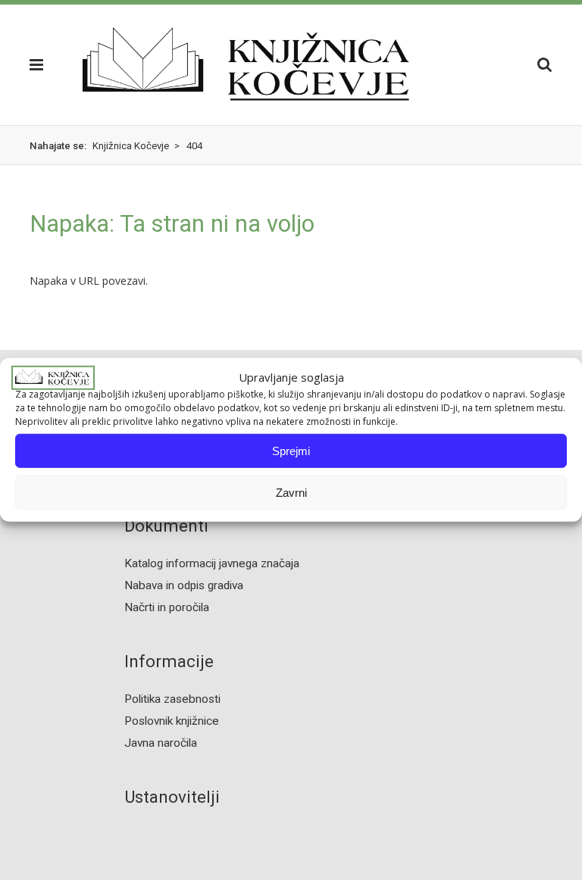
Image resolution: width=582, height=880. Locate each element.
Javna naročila (160, 743)
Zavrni (291, 492)
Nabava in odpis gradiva (183, 585)
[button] (41, 64)
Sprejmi (291, 451)
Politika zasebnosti (172, 699)
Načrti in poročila (166, 607)
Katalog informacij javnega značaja (211, 563)
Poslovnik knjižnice (171, 721)
